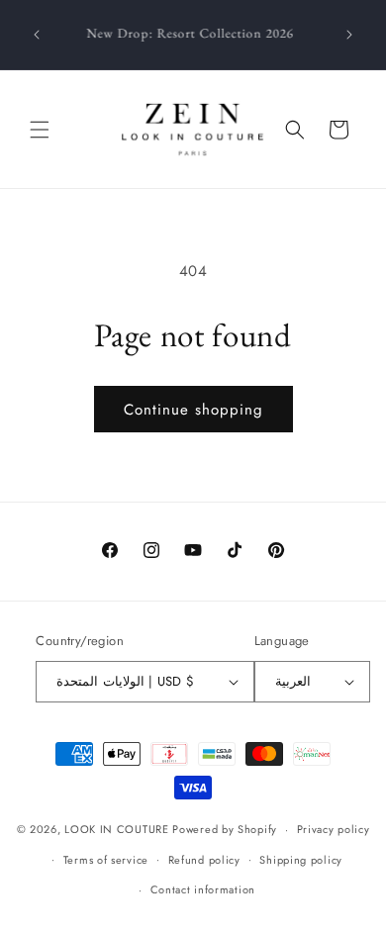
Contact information (202, 889)
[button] (39, 129)
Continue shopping (193, 409)
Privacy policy (333, 829)
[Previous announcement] (36, 34)
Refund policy (204, 860)
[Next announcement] (349, 34)
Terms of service (105, 860)
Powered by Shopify (224, 829)
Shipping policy (300, 860)
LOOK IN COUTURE (116, 829)
